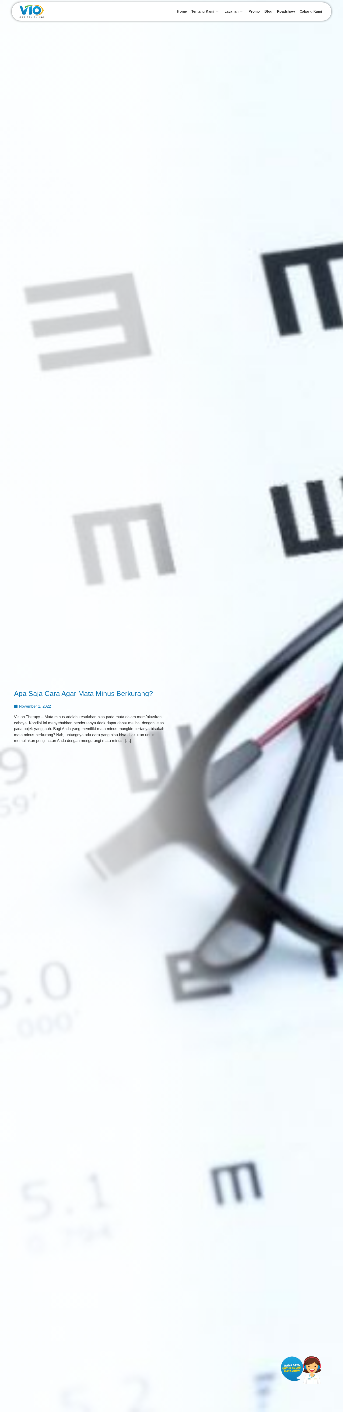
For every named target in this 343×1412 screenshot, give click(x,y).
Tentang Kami (202, 11)
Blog (268, 11)
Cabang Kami (311, 11)
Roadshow (286, 11)
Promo (254, 11)
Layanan (231, 11)
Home (182, 11)
